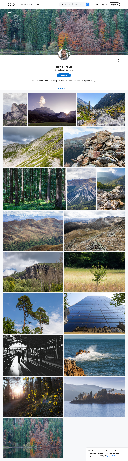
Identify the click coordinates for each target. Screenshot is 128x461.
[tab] (63, 88)
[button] (87, 4)
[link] (15, 109)
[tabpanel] (64, 275)
